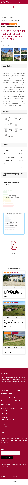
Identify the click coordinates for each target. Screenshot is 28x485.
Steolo (17, 464)
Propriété (10, 17)
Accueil (3, 17)
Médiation (4, 426)
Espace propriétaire (21, 2)
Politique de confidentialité (9, 424)
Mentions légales (6, 422)
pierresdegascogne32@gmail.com (12, 401)
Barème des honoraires (7, 419)
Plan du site (4, 417)
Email (2, 449)
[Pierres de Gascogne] (14, 6)
